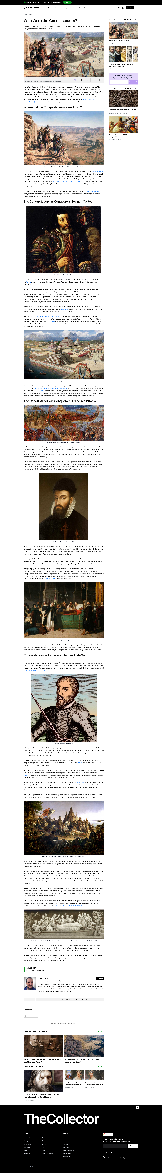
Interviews (27, 1153)
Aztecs (28, 282)
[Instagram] (124, 1157)
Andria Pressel (113, 139)
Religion (44, 1138)
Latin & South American (121, 113)
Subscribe (67, 2)
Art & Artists (27, 1144)
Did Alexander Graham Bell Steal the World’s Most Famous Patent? (42, 1060)
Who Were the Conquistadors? (35, 971)
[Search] (119, 8)
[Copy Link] (83, 1000)
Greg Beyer (33, 81)
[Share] (94, 80)
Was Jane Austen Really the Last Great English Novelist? (94, 1083)
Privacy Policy (134, 1166)
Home (25, 14)
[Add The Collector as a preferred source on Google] (108, 1134)
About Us (66, 1138)
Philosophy (27, 1147)
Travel (25, 1150)
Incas (38, 282)
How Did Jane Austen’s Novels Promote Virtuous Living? (73, 1084)
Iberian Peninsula (97, 171)
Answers (44, 1141)
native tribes (80, 782)
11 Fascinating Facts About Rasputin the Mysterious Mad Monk (42, 1096)
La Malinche (65, 309)
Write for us (130, 8)
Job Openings (67, 1153)
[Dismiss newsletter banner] (137, 2)
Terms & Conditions (124, 1166)
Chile (80, 763)
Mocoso (26, 775)
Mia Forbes (113, 113)
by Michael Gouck (69, 1087)
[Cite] (100, 80)
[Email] (89, 999)
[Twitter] (76, 999)
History (120, 68)
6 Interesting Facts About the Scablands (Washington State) (81, 1060)
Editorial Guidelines (68, 1150)
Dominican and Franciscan (92, 191)
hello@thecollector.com (111, 1153)
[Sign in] (137, 8)
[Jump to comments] (81, 80)
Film (43, 1147)
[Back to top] (137, 1107)
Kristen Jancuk (114, 68)
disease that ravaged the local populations (70, 905)
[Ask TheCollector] (75, 80)
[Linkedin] (70, 999)
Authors (65, 1144)
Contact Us (66, 1156)
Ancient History (28, 1138)
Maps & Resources (47, 1153)
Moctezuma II (50, 321)
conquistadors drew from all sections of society (69, 181)
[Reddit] (79, 999)
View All (100, 1031)
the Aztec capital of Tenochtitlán (48, 316)
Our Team (66, 1147)
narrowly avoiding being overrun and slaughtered (51, 388)
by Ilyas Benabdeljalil (29, 1100)
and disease (39, 391)
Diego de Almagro (50, 578)
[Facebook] (73, 999)
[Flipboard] (86, 999)
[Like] (29, 999)
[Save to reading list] (87, 80)
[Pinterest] (128, 1157)
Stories (31, 14)
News (43, 1150)
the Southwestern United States (34, 670)
